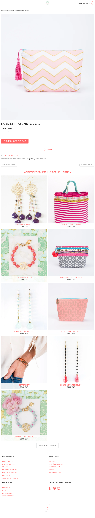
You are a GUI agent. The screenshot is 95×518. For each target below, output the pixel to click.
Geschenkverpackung (10, 478)
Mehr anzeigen (47, 445)
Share (49, 149)
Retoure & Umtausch (9, 472)
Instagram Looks (55, 472)
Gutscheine (6, 475)
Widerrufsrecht (8, 496)
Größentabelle (8, 461)
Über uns (52, 461)
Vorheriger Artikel (9, 165)
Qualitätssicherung (56, 464)
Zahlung (5, 467)
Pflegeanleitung (8, 464)
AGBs (4, 490)
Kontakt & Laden (54, 467)
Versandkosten (18, 131)
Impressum (6, 487)
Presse (51, 469)
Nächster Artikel (86, 165)
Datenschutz (7, 493)
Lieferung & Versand (9, 469)
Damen (10, 10)
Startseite (3, 10)
